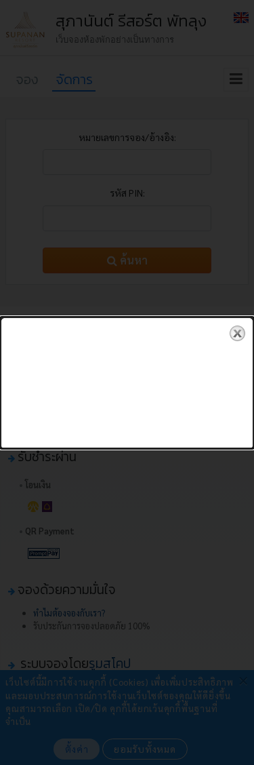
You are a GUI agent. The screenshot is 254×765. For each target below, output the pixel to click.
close (237, 333)
